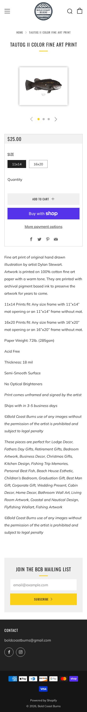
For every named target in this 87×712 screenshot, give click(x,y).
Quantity (14, 179)
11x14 (17, 164)
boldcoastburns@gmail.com (27, 640)
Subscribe (41, 599)
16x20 (38, 164)
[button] (38, 119)
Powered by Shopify (43, 700)
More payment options (43, 226)
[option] (43, 86)
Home (19, 32)
